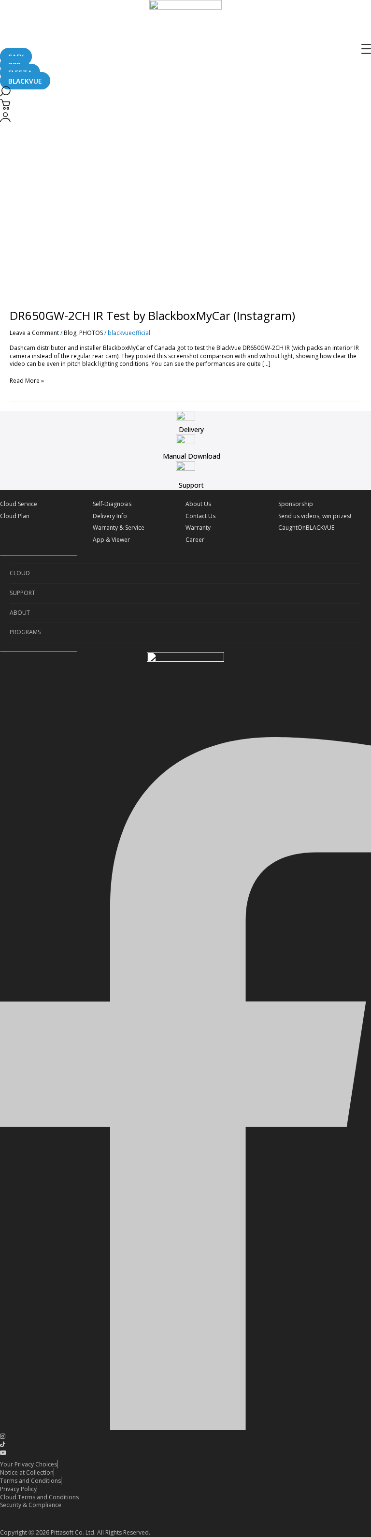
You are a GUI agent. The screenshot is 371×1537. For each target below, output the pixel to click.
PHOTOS (91, 333)
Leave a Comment (34, 333)
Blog (70, 333)
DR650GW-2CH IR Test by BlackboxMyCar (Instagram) (152, 315)
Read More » (27, 381)
